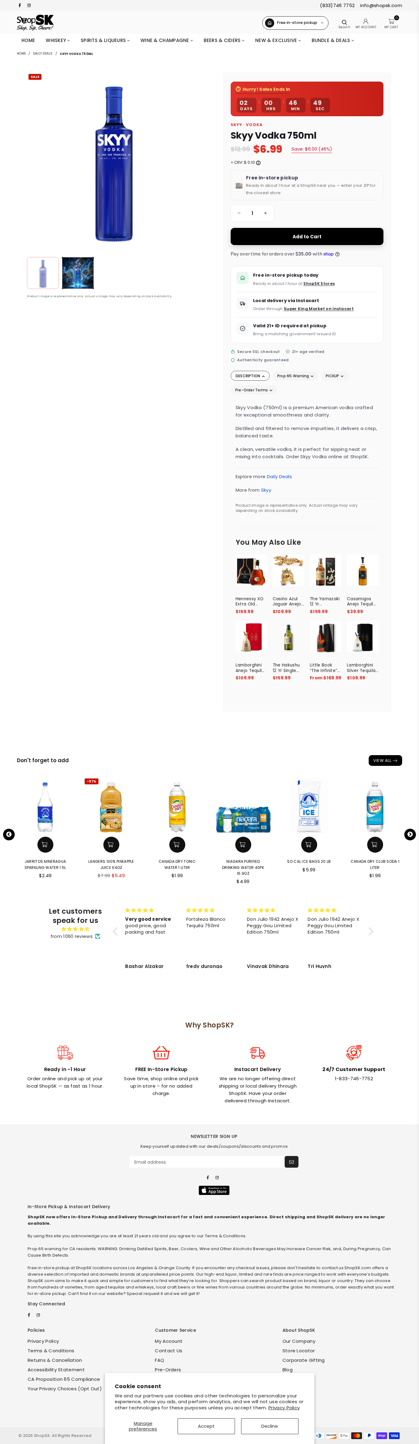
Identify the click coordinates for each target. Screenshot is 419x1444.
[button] (238, 213)
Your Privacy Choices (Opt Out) (65, 1388)
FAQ (159, 1360)
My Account (169, 1341)
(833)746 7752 (337, 5)
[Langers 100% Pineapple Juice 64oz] (45, 805)
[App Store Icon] (214, 1190)
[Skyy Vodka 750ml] (43, 273)
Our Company (299, 1341)
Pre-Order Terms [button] (252, 390)
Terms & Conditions (51, 1350)
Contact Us (168, 1350)
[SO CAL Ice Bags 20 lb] (243, 805)
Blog (288, 1369)
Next (410, 834)
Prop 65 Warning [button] (293, 375)
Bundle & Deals (332, 40)
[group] (252, 213)
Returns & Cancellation (55, 1360)
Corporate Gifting (304, 1360)
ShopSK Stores (319, 283)
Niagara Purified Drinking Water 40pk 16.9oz (177, 867)
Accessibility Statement (56, 1369)
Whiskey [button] (56, 40)
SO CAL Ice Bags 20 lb (243, 861)
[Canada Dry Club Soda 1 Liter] (309, 805)
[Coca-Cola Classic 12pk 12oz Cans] (375, 805)
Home (28, 40)
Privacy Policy (284, 1407)
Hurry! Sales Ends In (266, 89)
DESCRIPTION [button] (248, 375)
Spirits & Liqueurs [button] (104, 40)
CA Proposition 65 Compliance (64, 1379)
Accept (206, 1426)
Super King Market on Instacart (319, 309)
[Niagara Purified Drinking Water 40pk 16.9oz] (177, 805)
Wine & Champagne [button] (165, 40)
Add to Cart (307, 236)
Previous (9, 834)
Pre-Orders (168, 1369)
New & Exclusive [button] (276, 40)
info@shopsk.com (380, 5)
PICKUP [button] (333, 375)
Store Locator (299, 1350)
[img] (75, 929)
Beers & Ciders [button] (223, 40)
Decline (269, 1426)
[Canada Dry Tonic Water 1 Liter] (111, 805)
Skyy (266, 490)
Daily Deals (43, 53)
